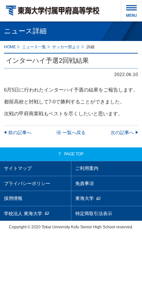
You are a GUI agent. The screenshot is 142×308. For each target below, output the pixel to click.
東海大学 (84, 198)
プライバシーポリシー (27, 183)
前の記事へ (19, 132)
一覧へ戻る (74, 132)
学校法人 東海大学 (23, 213)
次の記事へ (122, 132)
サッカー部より (66, 47)
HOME (10, 47)
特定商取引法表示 (93, 213)
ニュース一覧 (34, 47)
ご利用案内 (86, 168)
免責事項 (84, 183)
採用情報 (13, 198)
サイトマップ (18, 168)
